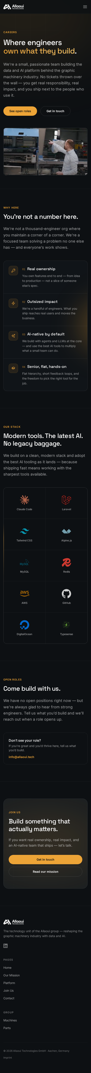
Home (7, 967)
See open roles (20, 111)
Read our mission (45, 871)
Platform (9, 983)
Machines (10, 1020)
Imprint (7, 1057)
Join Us (8, 990)
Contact (8, 998)
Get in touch (55, 111)
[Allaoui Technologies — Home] (13, 6)
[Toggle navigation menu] (85, 7)
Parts (7, 1028)
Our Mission (11, 975)
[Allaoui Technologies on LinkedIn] (5, 946)
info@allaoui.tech (21, 757)
